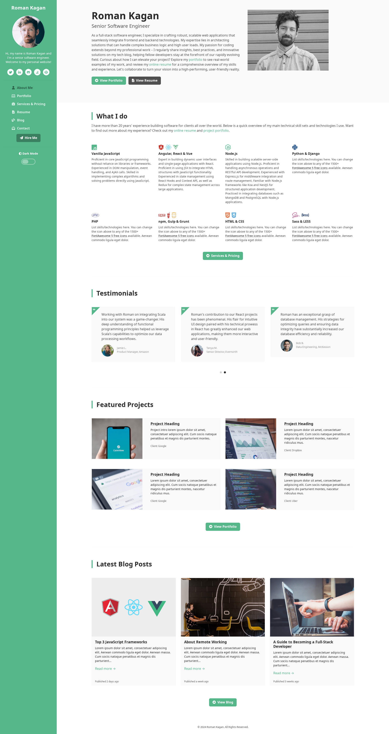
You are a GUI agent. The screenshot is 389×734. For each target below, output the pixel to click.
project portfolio (216, 130)
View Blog (225, 702)
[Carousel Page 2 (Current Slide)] (225, 372)
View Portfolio (225, 526)
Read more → (105, 668)
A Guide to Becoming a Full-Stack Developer (303, 644)
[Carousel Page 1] (221, 372)
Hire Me (31, 138)
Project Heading (165, 423)
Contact (23, 128)
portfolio (195, 59)
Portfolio (24, 96)
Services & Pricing (31, 104)
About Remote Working (205, 641)
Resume (23, 112)
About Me (32, 87)
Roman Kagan (28, 7)
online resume (160, 64)
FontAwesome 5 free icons (310, 168)
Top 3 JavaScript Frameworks (121, 641)
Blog (20, 120)
